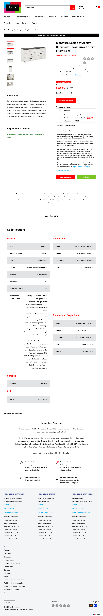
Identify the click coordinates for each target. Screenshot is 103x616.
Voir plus (78, 75)
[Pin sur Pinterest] (88, 58)
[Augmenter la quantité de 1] (77, 93)
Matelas (51, 17)
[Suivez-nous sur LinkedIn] (68, 605)
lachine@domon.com (45, 512)
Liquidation (64, 17)
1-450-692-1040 (9, 508)
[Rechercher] (72, 7)
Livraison (7, 573)
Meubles (7, 17)
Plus (33, 23)
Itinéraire (7, 504)
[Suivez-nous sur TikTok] (64, 605)
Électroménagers (22, 17)
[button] (98, 614)
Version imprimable (63, 170)
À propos (7, 550)
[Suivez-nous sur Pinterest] (60, 605)
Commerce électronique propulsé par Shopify (18, 609)
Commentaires (9, 560)
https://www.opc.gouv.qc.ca (81, 166)
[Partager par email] (84, 62)
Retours (7, 593)
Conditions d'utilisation (12, 563)
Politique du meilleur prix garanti (15, 586)
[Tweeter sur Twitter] (92, 58)
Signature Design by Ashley (66, 56)
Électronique (38, 17)
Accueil (6, 30)
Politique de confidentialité (13, 583)
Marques (25, 23)
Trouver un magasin (78, 17)
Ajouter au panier (66, 177)
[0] (97, 7)
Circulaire (7, 557)
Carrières (7, 554)
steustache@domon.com (81, 512)
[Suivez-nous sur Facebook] (53, 605)
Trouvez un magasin (66, 100)
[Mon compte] (93, 8)
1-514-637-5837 (43, 508)
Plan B (6, 576)
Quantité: (59, 93)
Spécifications (51, 216)
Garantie (7, 570)
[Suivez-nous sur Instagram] (57, 605)
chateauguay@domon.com (13, 512)
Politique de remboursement (14, 580)
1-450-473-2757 (77, 508)
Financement (8, 567)
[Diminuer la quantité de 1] (66, 93)
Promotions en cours (11, 23)
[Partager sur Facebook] (84, 58)
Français (7, 602)
